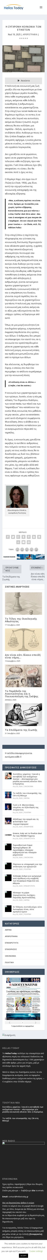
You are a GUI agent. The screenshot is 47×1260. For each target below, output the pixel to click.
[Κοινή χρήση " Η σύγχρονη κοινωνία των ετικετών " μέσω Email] (23, 542)
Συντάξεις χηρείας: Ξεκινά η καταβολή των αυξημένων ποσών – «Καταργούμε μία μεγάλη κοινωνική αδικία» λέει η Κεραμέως (27, 779)
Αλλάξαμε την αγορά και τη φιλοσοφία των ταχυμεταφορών (26, 821)
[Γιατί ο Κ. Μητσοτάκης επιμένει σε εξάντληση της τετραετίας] (8, 806)
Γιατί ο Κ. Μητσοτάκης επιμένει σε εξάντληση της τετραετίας (26, 807)
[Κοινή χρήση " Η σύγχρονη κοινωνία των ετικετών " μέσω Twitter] (13, 537)
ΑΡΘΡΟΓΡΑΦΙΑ (30, 34)
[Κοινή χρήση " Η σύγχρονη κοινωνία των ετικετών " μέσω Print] (28, 542)
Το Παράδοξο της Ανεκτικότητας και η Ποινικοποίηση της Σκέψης (21, 693)
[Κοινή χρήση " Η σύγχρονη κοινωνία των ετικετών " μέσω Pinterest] (28, 537)
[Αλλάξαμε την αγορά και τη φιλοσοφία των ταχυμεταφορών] (8, 821)
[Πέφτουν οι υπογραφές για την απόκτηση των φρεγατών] (8, 866)
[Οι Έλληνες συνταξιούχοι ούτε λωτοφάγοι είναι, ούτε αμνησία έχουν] (8, 908)
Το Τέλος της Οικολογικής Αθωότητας (21, 620)
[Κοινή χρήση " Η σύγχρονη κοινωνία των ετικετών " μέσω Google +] (18, 537)
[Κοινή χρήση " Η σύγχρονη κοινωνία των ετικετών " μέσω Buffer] (39, 537)
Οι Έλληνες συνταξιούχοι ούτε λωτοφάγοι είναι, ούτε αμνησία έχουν (27, 909)
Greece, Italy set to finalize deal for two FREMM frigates (27, 834)
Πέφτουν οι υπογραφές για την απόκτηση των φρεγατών (27, 865)
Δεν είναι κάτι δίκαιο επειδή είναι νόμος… (22, 656)
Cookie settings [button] (36, 1251)
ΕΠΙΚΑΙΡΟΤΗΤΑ (29, 838)
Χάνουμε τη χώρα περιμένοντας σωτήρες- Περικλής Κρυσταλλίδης (24, 895)
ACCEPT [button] (23, 1255)
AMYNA (27, 798)
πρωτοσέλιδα (18, 1026)
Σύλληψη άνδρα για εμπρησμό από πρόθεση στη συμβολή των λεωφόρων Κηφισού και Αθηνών (27, 880)
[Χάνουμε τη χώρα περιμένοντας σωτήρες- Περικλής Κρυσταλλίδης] (8, 894)
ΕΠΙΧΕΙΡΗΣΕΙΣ (28, 827)
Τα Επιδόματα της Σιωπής (21, 729)
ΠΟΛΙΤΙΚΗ (27, 812)
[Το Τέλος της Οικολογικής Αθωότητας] (23, 603)
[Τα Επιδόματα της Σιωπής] (23, 714)
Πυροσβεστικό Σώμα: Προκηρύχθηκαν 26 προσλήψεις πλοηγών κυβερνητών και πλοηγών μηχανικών (25, 850)
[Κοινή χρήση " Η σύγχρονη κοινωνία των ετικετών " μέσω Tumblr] (23, 537)
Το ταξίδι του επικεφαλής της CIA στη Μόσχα (27, 794)
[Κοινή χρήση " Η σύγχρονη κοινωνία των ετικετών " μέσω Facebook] (7, 537)
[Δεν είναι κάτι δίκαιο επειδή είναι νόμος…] (23, 639)
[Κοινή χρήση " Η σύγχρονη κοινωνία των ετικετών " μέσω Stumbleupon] (18, 542)
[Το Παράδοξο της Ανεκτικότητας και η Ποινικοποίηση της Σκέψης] (23, 676)
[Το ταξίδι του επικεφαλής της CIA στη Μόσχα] (8, 795)
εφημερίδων (29, 1026)
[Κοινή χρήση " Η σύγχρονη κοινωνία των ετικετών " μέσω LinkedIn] (34, 537)
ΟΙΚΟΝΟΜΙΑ (28, 786)
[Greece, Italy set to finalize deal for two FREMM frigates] (8, 835)
